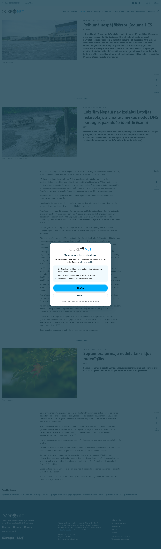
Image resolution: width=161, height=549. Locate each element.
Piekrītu (80, 288)
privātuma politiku (87, 262)
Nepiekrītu (81, 295)
